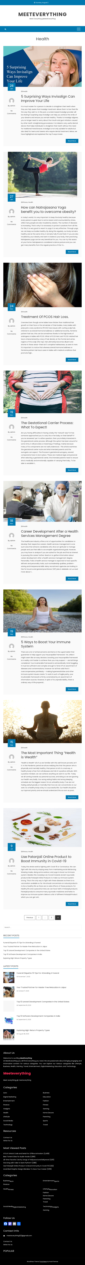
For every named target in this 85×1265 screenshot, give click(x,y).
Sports (45, 1121)
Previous (30, 917)
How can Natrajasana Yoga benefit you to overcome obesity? (48, 209)
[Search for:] (42, 927)
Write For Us (7, 1141)
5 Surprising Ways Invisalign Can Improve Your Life (48, 98)
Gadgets (6, 1109)
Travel (45, 1125)
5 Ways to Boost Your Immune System (45, 644)
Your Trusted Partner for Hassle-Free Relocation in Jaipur (25, 946)
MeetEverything (42, 14)
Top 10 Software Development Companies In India (22, 954)
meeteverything (24, 1080)
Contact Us (7, 1137)
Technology (8, 1125)
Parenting (46, 1117)
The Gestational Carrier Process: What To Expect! (47, 425)
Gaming (46, 1109)
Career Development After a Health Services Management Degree (49, 533)
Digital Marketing (9, 1097)
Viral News (43, 1261)
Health (25, 91)
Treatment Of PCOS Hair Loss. (45, 316)
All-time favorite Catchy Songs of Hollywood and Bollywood (26, 1160)
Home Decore (48, 1113)
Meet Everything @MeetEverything (42, 19)
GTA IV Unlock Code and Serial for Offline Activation (23, 1153)
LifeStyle (6, 1117)
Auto (5, 1093)
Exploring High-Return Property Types (17, 958)
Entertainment (9, 1101)
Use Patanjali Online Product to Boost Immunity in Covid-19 (46, 858)
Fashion (46, 1101)
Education (47, 1097)
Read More (72, 141)
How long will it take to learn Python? (17, 1163)
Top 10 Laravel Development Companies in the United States (26, 950)
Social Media (8, 1121)
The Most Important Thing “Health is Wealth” (48, 755)
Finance (6, 1105)
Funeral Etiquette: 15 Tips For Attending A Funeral (22, 943)
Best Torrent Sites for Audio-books (16, 1156)
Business (46, 1093)
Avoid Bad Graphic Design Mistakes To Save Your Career (24, 1169)
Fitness (25, 202)
